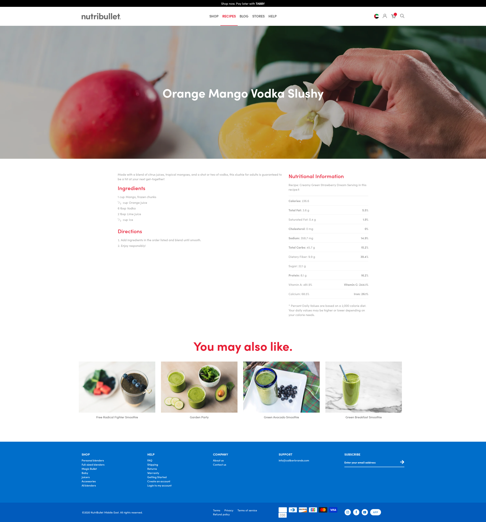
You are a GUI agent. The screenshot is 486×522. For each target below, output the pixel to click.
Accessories (89, 481)
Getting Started (157, 477)
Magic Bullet (89, 469)
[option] (117, 391)
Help (272, 16)
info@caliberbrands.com (294, 460)
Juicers (86, 477)
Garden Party (199, 417)
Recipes (229, 16)
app (375, 512)
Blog (244, 16)
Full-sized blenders (93, 464)
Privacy (228, 510)
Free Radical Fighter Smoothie (117, 417)
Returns (152, 469)
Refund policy (221, 514)
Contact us (219, 464)
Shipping (152, 464)
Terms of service (247, 510)
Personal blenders (93, 460)
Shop (214, 16)
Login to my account (159, 485)
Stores (258, 16)
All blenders (89, 485)
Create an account (158, 481)
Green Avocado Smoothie (281, 417)
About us (218, 460)
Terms (216, 510)
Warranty (153, 473)
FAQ (149, 460)
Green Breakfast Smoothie (364, 417)
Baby (85, 473)
